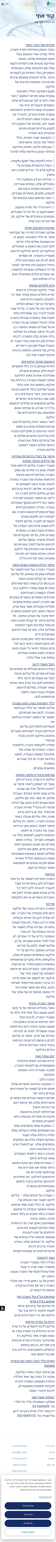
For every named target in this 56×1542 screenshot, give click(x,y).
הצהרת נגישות (20, 1465)
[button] (4, 4)
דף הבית (50, 22)
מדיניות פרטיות (19, 1471)
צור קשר (50, 1465)
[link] (28, 4)
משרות (51, 1458)
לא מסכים (28, 1523)
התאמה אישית (28, 1532)
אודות (52, 1452)
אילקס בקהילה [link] (20, 1458)
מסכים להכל (28, 1505)
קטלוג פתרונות (20, 1446)
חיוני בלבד (28, 1514)
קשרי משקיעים (19, 1452)
